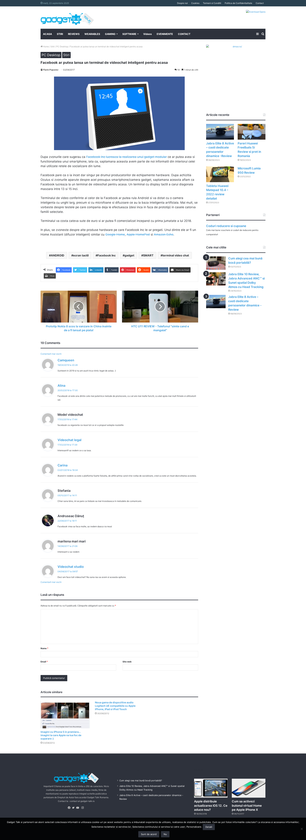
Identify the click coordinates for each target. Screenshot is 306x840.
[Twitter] (74, 808)
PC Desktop (62, 46)
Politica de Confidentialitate (238, 3)
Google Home (115, 234)
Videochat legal (69, 440)
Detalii (208, 826)
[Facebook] (70, 808)
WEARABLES (92, 33)
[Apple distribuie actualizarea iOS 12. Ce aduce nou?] (211, 788)
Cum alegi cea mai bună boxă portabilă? (140, 780)
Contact (260, 3)
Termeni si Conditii (212, 3)
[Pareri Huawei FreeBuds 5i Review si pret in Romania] (251, 132)
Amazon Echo (163, 234)
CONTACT (184, 33)
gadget (129, 255)
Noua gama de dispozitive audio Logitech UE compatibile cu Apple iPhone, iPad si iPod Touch (115, 706)
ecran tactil (81, 255)
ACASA (47, 33)
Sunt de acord (149, 834)
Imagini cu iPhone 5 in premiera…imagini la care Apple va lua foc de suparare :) (61, 735)
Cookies (195, 3)
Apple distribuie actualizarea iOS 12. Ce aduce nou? (210, 806)
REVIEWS (74, 33)
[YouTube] (78, 808)
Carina (62, 465)
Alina (61, 385)
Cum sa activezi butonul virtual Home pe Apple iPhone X (247, 806)
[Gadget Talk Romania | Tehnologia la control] (67, 17)
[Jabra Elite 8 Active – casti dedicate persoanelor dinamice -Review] (220, 132)
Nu (165, 834)
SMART (148, 255)
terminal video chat (175, 255)
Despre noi (182, 3)
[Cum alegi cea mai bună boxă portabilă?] (216, 263)
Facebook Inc (106, 255)
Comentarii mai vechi (51, 353)
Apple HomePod (138, 234)
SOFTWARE (129, 33)
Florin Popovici (50, 69)
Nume (44, 648)
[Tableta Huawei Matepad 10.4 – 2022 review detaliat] (220, 174)
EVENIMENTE (165, 33)
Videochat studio (71, 567)
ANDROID (57, 255)
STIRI (60, 33)
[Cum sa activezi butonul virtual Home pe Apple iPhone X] (248, 788)
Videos (147, 33)
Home (45, 46)
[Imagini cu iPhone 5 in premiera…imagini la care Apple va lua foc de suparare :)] (65, 714)
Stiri (53, 46)
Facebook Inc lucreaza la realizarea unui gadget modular (126, 157)
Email (44, 661)
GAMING (110, 33)
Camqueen (66, 360)
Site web (127, 661)
